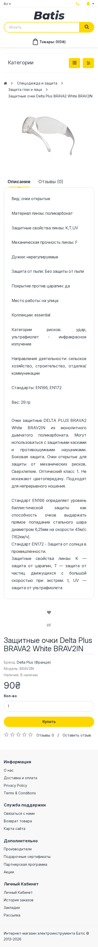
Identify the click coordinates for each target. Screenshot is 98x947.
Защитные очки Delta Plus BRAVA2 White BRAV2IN (50, 96)
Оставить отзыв (77, 735)
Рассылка (12, 915)
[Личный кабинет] (90, 4)
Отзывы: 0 (45, 735)
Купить (49, 721)
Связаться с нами (19, 813)
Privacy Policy (15, 785)
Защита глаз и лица (25, 89)
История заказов (18, 900)
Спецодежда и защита (37, 83)
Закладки (12, 907)
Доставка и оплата (20, 778)
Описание (19, 181)
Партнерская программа (25, 864)
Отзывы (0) (50, 181)
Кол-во (10, 696)
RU (6, 4)
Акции (9, 872)
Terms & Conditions (20, 793)
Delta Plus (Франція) (34, 662)
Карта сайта (14, 828)
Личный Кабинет (18, 892)
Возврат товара (18, 821)
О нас (9, 770)
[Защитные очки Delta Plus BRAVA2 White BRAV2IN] (49, 136)
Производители (18, 849)
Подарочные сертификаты (27, 856)
